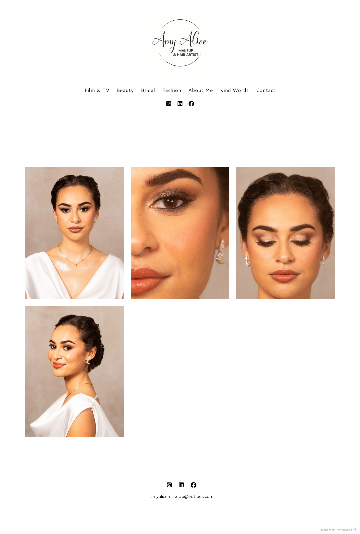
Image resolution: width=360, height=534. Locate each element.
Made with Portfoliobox (336, 530)
